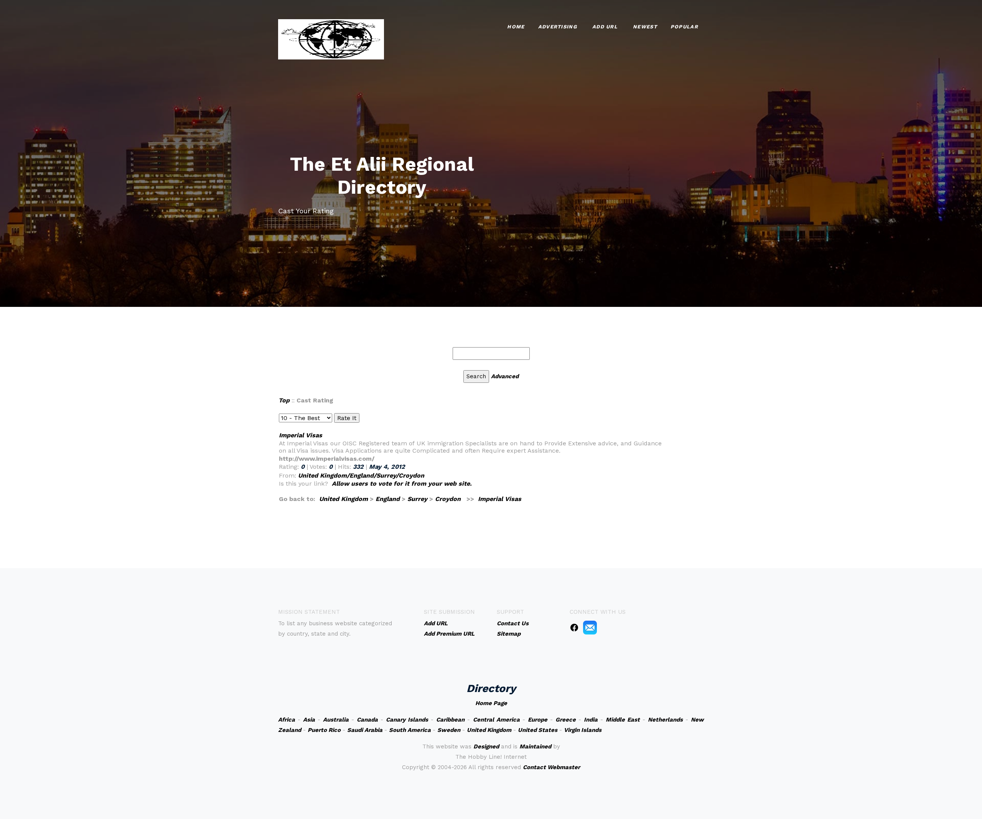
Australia (336, 719)
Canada (367, 719)
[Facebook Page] (574, 627)
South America (410, 730)
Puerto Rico (324, 730)
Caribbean (450, 719)
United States (537, 730)
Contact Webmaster (551, 767)
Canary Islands (407, 719)
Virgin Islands (582, 730)
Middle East (623, 719)
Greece (565, 719)
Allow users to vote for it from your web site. (402, 483)
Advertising (557, 27)
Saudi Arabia (364, 730)
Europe (537, 719)
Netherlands (665, 719)
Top (284, 400)
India (591, 719)
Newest (645, 27)
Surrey (417, 499)
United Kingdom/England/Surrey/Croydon (361, 475)
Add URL (605, 27)
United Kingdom (343, 499)
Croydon (448, 499)
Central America (496, 719)
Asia (309, 719)
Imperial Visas (300, 435)
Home (515, 27)
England (388, 499)
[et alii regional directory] (331, 38)
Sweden (448, 730)
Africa (286, 719)
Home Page (491, 703)
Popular (684, 27)
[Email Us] (590, 627)
